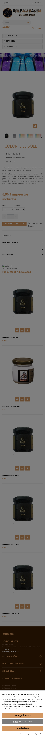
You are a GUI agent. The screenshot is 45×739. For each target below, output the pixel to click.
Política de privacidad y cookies (31, 734)
